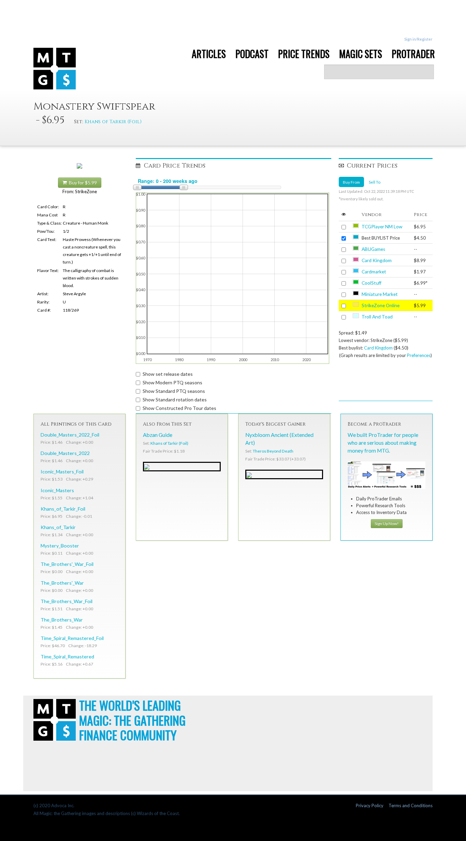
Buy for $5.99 (82, 182)
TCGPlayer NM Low (382, 226)
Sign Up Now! (387, 523)
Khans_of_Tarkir (58, 527)
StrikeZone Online (380, 305)
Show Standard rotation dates (175, 399)
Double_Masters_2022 (65, 453)
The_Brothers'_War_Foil (67, 564)
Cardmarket (374, 271)
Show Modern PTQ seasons (172, 382)
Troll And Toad (377, 316)
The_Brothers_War (62, 620)
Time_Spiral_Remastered (67, 656)
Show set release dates (168, 374)
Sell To (374, 182)
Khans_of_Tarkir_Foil (63, 509)
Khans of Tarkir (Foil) (113, 121)
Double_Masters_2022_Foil (70, 435)
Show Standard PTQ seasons (174, 391)
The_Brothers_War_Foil (66, 601)
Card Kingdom (377, 260)
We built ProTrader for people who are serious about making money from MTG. (383, 443)
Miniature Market (380, 294)
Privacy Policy (369, 805)
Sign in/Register (418, 39)
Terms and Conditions (411, 805)
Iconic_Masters (57, 490)
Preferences (419, 355)
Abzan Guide (157, 435)
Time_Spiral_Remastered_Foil (72, 638)
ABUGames (373, 249)
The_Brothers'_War (62, 583)
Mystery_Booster (60, 545)
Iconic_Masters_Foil (62, 471)
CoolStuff (371, 283)
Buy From (351, 182)
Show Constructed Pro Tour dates (179, 408)
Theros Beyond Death (273, 451)
